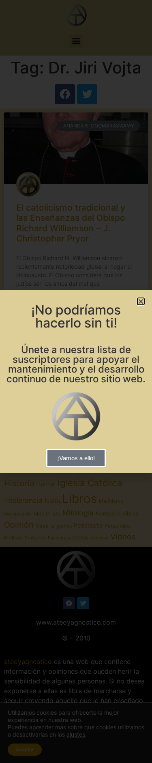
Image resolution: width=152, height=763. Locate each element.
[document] (76, 381)
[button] (141, 301)
